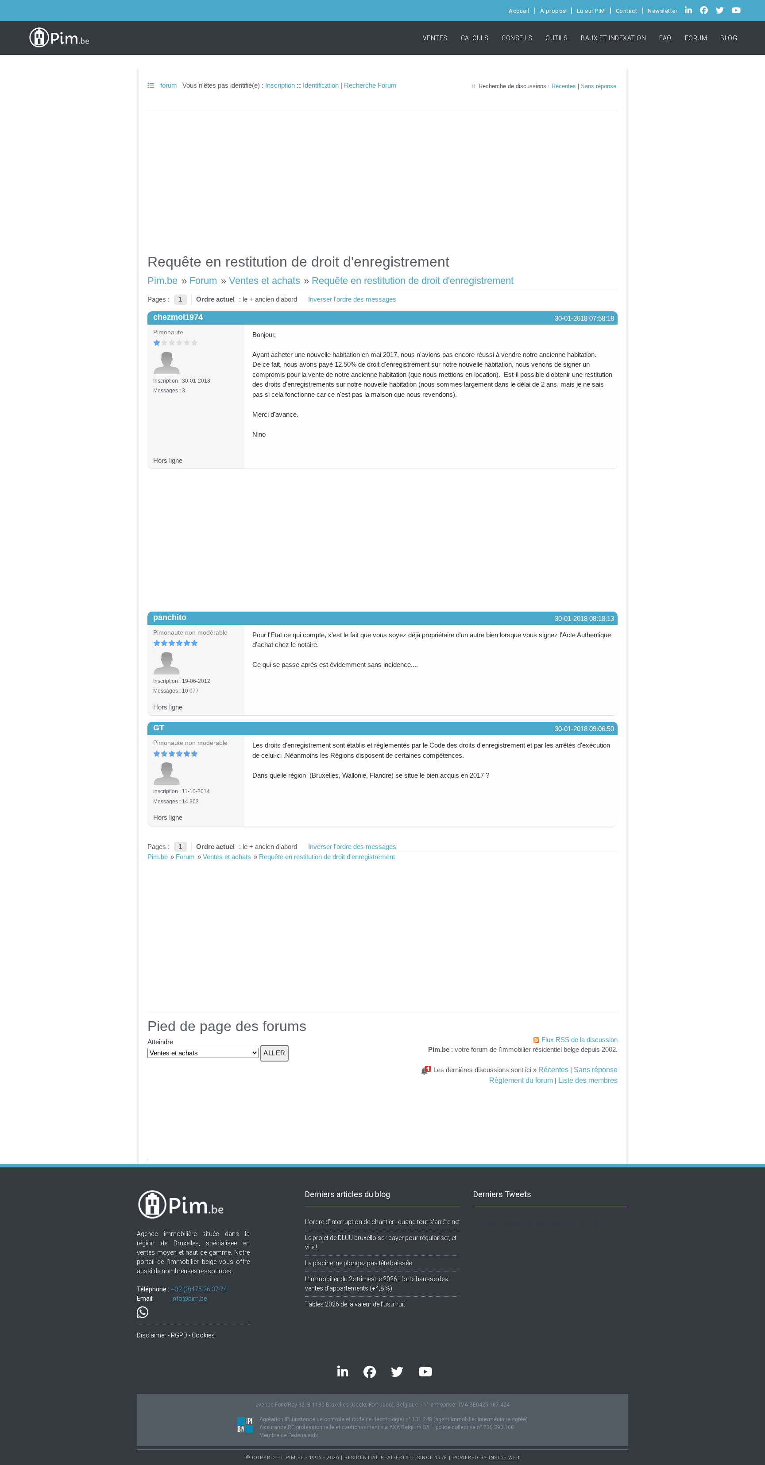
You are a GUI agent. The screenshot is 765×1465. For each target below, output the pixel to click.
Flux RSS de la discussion (579, 1039)
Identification (321, 85)
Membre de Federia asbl (288, 1435)
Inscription (280, 85)
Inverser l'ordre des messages (352, 299)
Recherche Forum (370, 85)
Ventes (435, 38)
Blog (728, 38)
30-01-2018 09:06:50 (584, 728)
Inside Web (504, 1458)
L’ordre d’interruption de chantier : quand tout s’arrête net (382, 1221)
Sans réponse (598, 86)
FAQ (665, 38)
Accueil (519, 11)
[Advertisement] (382, 178)
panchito (169, 617)
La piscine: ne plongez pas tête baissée (358, 1263)
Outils (556, 38)
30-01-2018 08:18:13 (584, 618)
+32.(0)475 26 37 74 (199, 1289)
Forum (696, 38)
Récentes (564, 86)
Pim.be (162, 280)
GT (158, 727)
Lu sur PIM (591, 11)
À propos (553, 11)
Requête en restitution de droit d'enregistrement (413, 280)
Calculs (475, 38)
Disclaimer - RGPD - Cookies (176, 1335)
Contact (627, 11)
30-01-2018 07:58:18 (584, 318)
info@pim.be (189, 1298)
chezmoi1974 (178, 317)
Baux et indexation (613, 38)
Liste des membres (588, 1080)
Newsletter (662, 11)
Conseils (517, 38)
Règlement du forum (521, 1080)
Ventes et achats (264, 280)
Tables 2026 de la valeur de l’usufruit (355, 1304)
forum (167, 85)
